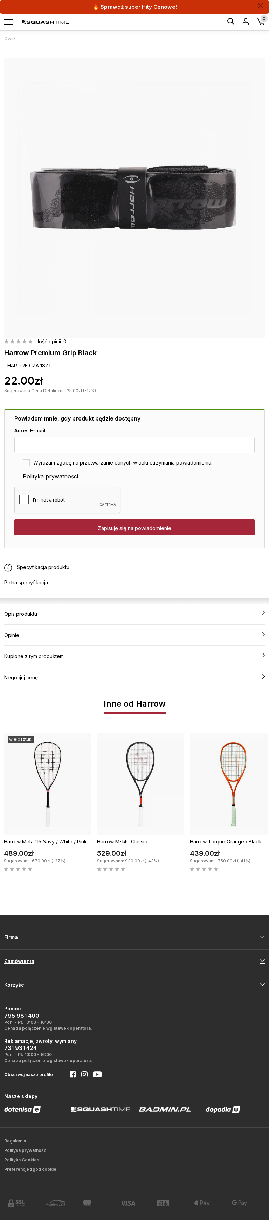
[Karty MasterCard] (97, 1203)
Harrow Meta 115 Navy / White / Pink (45, 842)
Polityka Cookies (21, 1159)
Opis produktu (20, 614)
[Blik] (171, 1203)
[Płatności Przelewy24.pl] (59, 1203)
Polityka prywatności (50, 476)
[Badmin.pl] (165, 1109)
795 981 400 (21, 1015)
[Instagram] (82, 1075)
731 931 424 (20, 1047)
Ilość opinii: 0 (52, 341)
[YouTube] (95, 1075)
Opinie (11, 635)
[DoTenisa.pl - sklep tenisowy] (22, 1109)
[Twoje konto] (246, 22)
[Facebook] (70, 1075)
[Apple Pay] (208, 1203)
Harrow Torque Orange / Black (225, 842)
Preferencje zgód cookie (30, 1169)
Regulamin (15, 1141)
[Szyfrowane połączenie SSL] (22, 1203)
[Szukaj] (230, 22)
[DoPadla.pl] (223, 1109)
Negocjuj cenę (21, 677)
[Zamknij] (260, 5)
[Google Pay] (246, 1203)
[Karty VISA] (134, 1203)
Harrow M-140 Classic (122, 842)
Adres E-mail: (30, 430)
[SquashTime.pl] (45, 21)
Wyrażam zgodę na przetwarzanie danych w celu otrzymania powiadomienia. (122, 463)
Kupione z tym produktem (34, 656)
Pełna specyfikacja (26, 582)
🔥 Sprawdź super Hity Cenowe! (134, 6)
